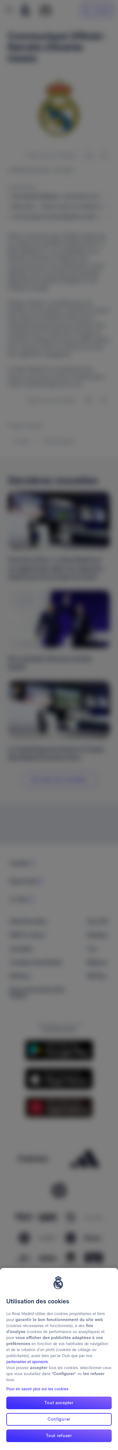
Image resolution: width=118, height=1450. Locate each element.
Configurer (59, 1419)
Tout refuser (59, 1435)
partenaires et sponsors (27, 1361)
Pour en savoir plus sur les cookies (37, 1388)
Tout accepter (58, 1402)
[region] (59, 1359)
